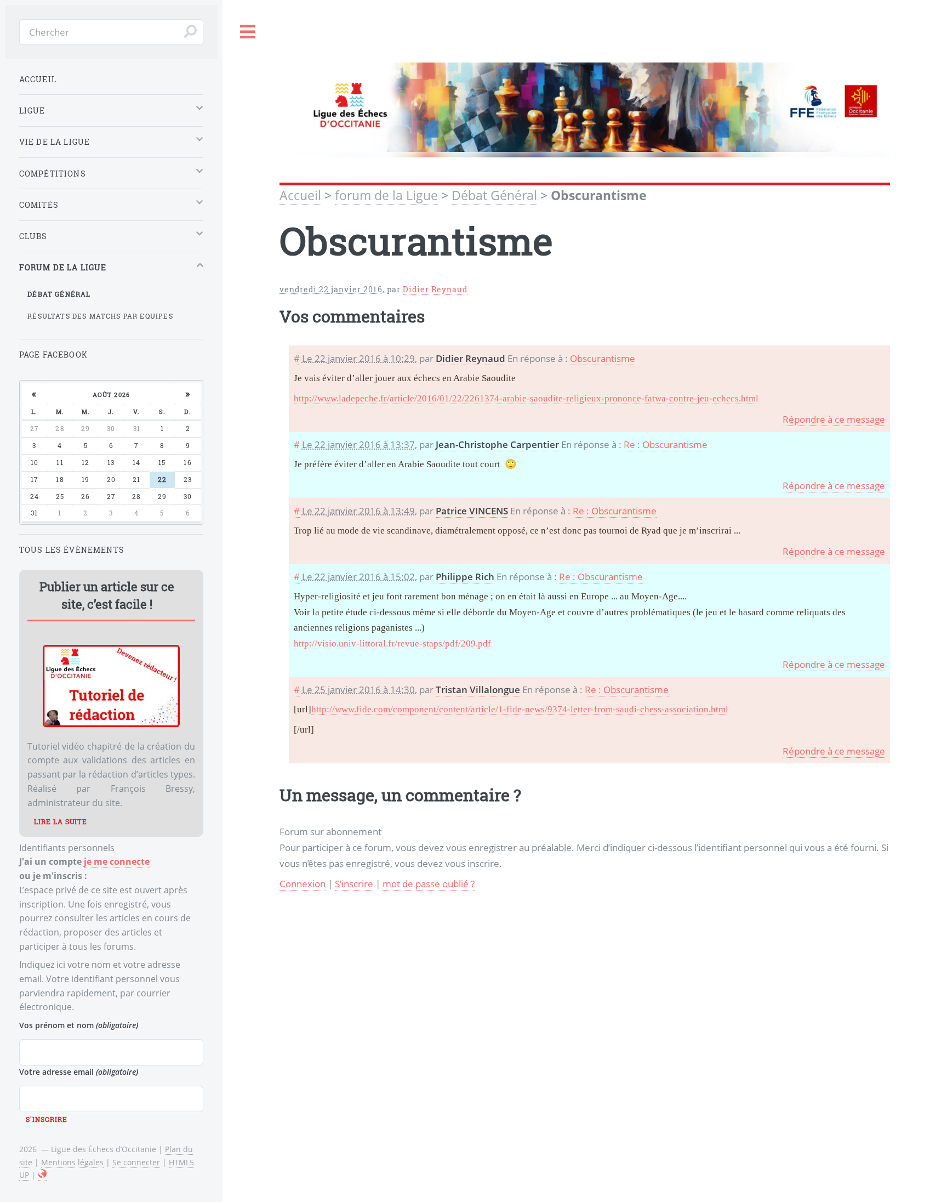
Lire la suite (60, 821)
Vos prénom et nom (78, 1025)
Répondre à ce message (834, 419)
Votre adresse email (78, 1072)
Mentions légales (72, 1162)
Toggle (248, 32)
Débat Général (494, 195)
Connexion (302, 883)
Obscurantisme (602, 358)
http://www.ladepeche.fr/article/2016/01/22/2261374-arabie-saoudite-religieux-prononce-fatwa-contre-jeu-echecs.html (526, 398)
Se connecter (136, 1162)
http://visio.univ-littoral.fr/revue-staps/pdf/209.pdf (392, 643)
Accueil (300, 195)
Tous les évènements (71, 550)
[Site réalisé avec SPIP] (42, 1175)
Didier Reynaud (435, 289)
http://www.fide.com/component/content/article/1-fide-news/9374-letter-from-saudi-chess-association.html (519, 709)
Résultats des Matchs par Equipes (100, 315)
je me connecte (117, 861)
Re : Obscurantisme (666, 444)
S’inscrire (354, 883)
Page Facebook (53, 354)
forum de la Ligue (386, 195)
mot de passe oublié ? (429, 883)
